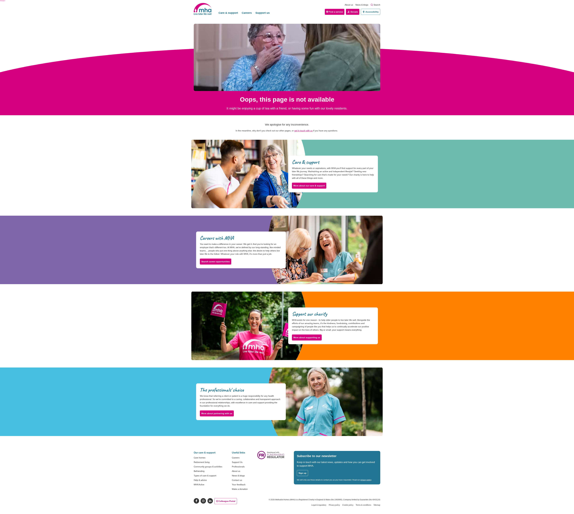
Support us (262, 12)
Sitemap (377, 505)
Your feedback (238, 484)
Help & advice (200, 480)
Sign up (302, 473)
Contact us (237, 480)
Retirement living (202, 462)
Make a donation (240, 489)
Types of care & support (205, 475)
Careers (247, 12)
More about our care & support (309, 185)
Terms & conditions (363, 505)
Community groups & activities (208, 466)
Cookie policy (347, 505)
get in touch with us (303, 130)
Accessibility (372, 12)
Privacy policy (334, 505)
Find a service (336, 12)
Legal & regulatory (318, 505)
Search (377, 5)
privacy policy (365, 480)
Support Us (237, 462)
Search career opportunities (215, 261)
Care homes (199, 457)
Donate (354, 12)
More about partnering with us (216, 413)
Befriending (199, 471)
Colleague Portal (226, 501)
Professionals (238, 466)
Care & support (228, 12)
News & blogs (361, 5)
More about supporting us (306, 337)
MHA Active (199, 484)
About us (349, 5)
